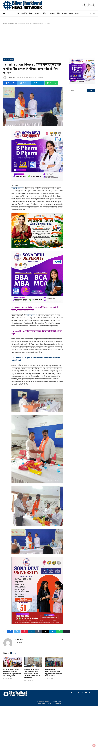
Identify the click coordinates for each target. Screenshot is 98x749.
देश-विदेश (24, 13)
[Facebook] (5, 135)
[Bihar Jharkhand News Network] (22, 5)
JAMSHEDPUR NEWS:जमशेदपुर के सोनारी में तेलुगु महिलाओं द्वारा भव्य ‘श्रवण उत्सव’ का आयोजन (53, 672)
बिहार (30, 13)
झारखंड (37, 13)
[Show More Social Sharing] (61, 83)
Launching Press (56, 701)
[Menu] (4, 13)
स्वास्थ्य (71, 13)
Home (5, 23)
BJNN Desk (12, 77)
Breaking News (8, 59)
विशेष (58, 13)
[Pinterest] (5, 150)
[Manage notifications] (94, 745)
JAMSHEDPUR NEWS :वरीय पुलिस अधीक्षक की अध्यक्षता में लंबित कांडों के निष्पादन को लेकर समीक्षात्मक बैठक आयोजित (32, 673)
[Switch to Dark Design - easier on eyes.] (91, 13)
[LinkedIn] (5, 145)
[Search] (94, 13)
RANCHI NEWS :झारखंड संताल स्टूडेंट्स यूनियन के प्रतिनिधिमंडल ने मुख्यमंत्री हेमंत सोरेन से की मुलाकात (12, 672)
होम (19, 13)
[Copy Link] (5, 170)
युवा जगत (64, 13)
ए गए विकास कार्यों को (31, 315)
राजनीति (52, 13)
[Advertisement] (49, 41)
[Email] (5, 155)
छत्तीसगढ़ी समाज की (17, 188)
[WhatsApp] (5, 165)
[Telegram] (5, 160)
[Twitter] (5, 140)
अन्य (76, 13)
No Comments (30, 77)
